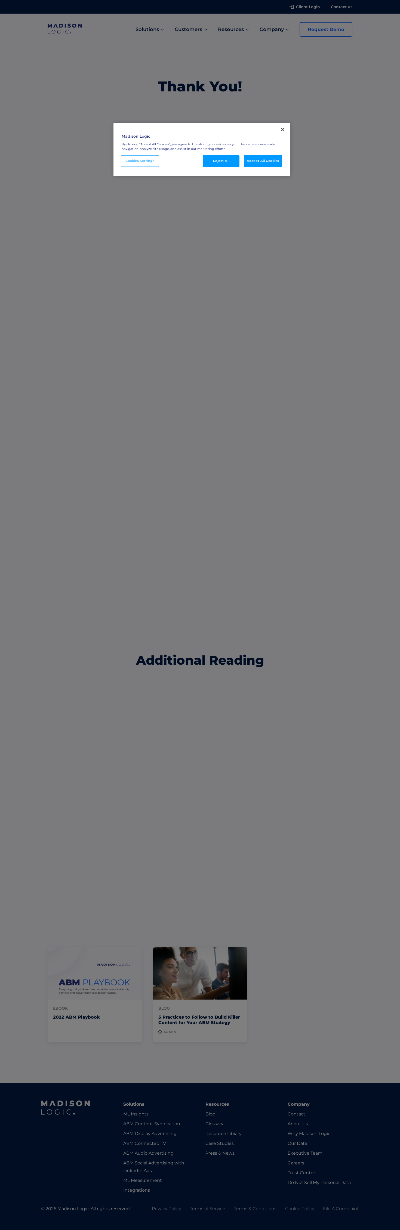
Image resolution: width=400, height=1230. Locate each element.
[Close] (283, 129)
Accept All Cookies (263, 161)
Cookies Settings (139, 161)
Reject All (221, 161)
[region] (201, 149)
